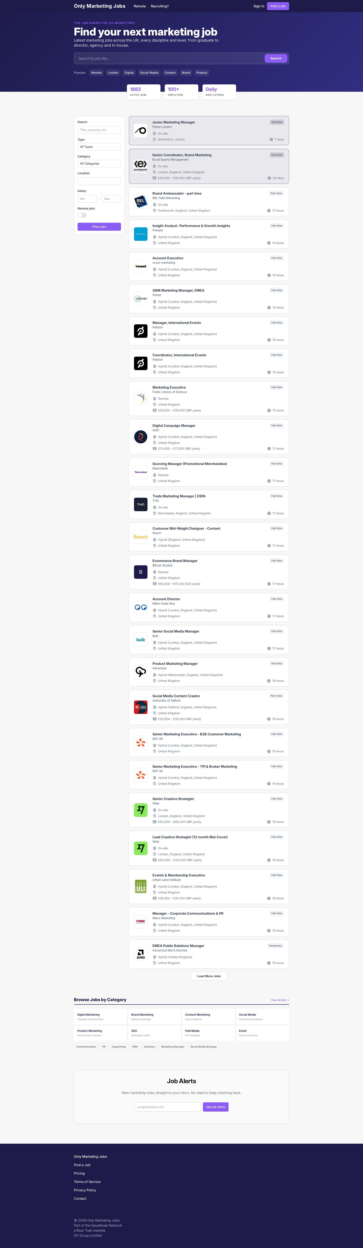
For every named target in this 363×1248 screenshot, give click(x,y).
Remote (140, 6)
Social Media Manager (204, 1046)
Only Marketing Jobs (99, 6)
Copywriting (119, 1046)
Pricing (79, 1173)
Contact (80, 1198)
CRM (135, 1046)
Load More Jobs (209, 976)
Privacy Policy (85, 1190)
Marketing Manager (172, 1046)
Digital (129, 72)
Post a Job (278, 6)
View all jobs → (280, 1000)
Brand (186, 72)
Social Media (149, 72)
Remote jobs (86, 208)
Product (201, 72)
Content (170, 72)
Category (84, 156)
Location (83, 173)
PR (104, 1046)
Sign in (259, 6)
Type (81, 139)
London (113, 72)
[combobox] (99, 181)
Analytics (149, 1046)
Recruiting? (160, 6)
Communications (86, 1046)
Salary (82, 191)
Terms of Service (87, 1182)
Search (276, 58)
